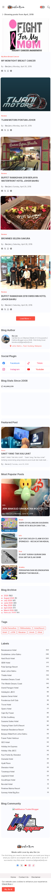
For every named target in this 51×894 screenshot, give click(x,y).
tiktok (40, 363)
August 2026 (9, 598)
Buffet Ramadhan (9, 628)
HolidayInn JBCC (25, 692)
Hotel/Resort (39, 628)
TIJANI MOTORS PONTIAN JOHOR (18, 120)
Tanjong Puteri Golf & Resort (25, 725)
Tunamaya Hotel (25, 772)
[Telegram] (11, 71)
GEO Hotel (25, 742)
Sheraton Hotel (25, 767)
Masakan (22, 632)
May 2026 (8, 605)
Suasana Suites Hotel (25, 721)
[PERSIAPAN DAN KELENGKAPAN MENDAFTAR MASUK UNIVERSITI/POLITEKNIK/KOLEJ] (9, 572)
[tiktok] (33, 865)
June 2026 (8, 603)
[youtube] (25, 865)
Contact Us (23, 877)
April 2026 (8, 608)
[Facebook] (2, 71)
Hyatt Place (25, 763)
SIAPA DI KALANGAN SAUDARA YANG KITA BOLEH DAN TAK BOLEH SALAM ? (34, 524)
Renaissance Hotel (25, 650)
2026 (6, 596)
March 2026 (9, 610)
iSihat (40, 632)
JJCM (12, 632)
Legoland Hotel (25, 776)
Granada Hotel (25, 759)
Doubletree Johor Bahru (25, 654)
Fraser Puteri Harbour (25, 738)
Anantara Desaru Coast (25, 679)
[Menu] (3, 7)
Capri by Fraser (25, 713)
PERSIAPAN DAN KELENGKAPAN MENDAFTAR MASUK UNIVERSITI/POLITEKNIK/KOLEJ (34, 572)
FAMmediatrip (25, 628)
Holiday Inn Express (25, 746)
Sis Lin (15, 336)
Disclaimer (35, 877)
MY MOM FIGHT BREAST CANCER (18, 61)
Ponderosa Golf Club (25, 700)
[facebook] (17, 865)
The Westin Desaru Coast (25, 684)
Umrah (31, 632)
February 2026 (10, 613)
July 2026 (8, 600)
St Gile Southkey (25, 717)
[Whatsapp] (8, 71)
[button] (42, 7)
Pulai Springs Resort (25, 667)
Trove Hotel (25, 705)
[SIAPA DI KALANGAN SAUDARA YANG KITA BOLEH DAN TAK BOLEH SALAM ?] (9, 525)
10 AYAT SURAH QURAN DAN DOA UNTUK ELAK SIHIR (32, 555)
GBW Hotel (25, 663)
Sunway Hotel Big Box (25, 792)
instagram (15, 369)
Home (13, 877)
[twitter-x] (21, 865)
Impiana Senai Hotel (25, 696)
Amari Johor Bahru (25, 671)
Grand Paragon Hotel (25, 688)
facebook (15, 363)
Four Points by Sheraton (25, 755)
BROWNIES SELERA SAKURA (15, 238)
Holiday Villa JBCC (25, 751)
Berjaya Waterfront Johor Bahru (25, 734)
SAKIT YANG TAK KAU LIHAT (16, 453)
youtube (40, 369)
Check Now (6, 884)
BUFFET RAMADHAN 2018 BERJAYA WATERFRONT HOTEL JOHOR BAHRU (20, 179)
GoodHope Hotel (25, 780)
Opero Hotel (25, 709)
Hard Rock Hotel (25, 658)
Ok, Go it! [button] (8, 889)
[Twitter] (5, 71)
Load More (24, 318)
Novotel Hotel (25, 784)
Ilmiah (5, 632)
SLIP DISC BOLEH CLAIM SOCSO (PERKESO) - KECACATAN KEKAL (34, 540)
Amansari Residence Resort (25, 730)
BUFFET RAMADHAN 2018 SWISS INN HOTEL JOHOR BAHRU (23, 298)
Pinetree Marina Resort (25, 788)
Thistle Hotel (25, 675)
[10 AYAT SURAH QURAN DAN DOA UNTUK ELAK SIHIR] (9, 556)
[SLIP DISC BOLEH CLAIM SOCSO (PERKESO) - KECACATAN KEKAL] (9, 541)
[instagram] (29, 865)
